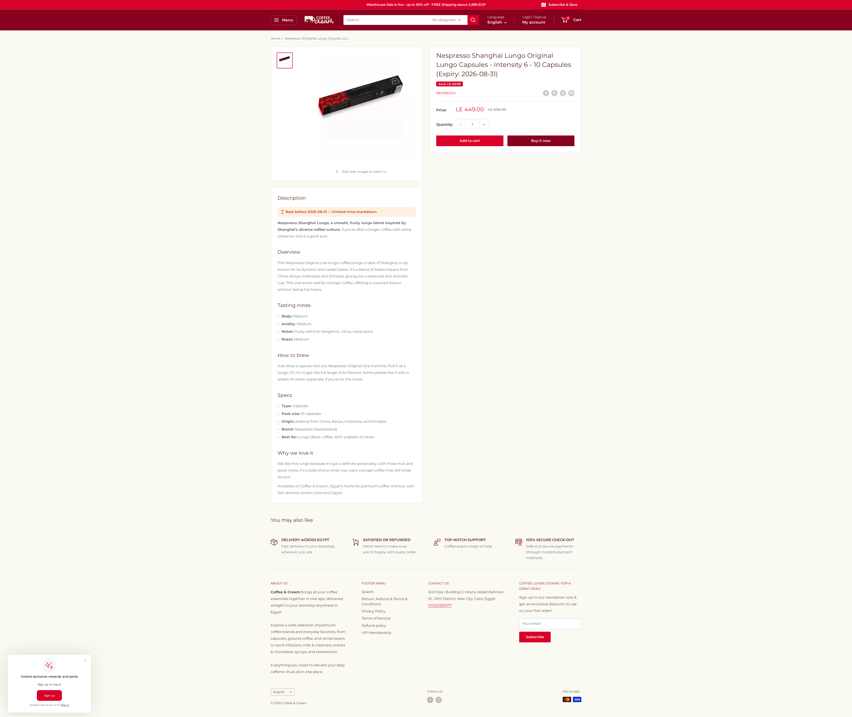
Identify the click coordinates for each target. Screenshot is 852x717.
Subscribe (535, 637)
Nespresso (446, 93)
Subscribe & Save (562, 4)
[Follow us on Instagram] (439, 700)
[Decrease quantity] (460, 124)
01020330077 (440, 605)
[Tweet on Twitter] (563, 93)
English (279, 692)
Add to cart (470, 141)
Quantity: (444, 124)
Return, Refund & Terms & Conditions (385, 601)
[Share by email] (571, 93)
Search (368, 592)
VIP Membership (376, 633)
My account (533, 22)
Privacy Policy (374, 611)
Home (275, 38)
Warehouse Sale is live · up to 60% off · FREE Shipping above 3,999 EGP (426, 4)
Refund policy (374, 625)
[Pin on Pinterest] (554, 93)
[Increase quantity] (484, 124)
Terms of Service (376, 618)
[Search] (473, 20)
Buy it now (541, 141)
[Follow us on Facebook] (430, 700)
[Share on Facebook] (546, 93)
